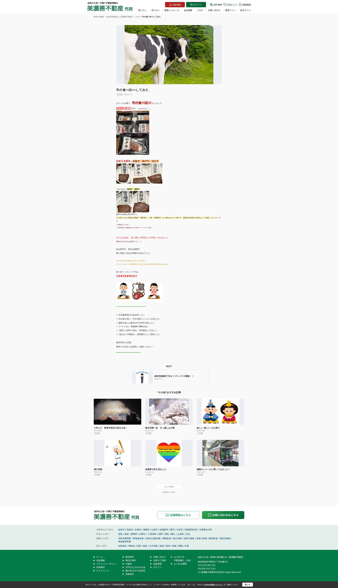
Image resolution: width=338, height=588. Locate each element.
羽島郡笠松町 (191, 529)
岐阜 (145, 545)
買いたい (142, 10)
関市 (172, 529)
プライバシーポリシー (107, 563)
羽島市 (129, 529)
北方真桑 (153, 545)
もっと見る (169, 486)
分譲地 (128, 563)
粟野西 (134, 533)
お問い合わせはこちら (225, 515)
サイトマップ (102, 570)
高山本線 (177, 538)
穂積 (180, 545)
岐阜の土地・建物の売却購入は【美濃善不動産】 (221, 557)
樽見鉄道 (167, 538)
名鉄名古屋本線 (153, 538)
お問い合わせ (214, 10)
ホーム (99, 556)
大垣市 (179, 529)
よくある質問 (180, 563)
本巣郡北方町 (205, 529)
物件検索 (218, 4)
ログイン (197, 4)
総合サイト (245, 10)
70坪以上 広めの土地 (135, 567)
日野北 (142, 533)
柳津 (168, 545)
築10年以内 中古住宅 (135, 570)
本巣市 (138, 529)
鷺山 (173, 533)
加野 (160, 533)
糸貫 (187, 545)
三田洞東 (152, 533)
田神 (139, 545)
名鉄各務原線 (124, 538)
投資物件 (129, 574)
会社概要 (188, 10)
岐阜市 (121, 529)
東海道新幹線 (124, 541)
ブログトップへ (169, 492)
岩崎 (120, 533)
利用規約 (100, 567)
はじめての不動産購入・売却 (182, 558)
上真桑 (180, 533)
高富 (167, 533)
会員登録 (176, 4)
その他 (119, 94)
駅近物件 (129, 556)
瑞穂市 (146, 529)
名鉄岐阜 (122, 545)
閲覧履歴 (246, 4)
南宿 (174, 545)
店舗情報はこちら (180, 515)
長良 (127, 533)
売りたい (155, 10)
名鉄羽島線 (225, 538)
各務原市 (164, 529)
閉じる (247, 585)
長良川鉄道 (201, 538)
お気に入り (232, 4)
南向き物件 (130, 560)
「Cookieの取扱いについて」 (213, 585)
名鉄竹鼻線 (189, 538)
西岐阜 (132, 545)
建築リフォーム (171, 10)
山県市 (154, 529)
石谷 (188, 533)
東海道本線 (138, 538)
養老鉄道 (213, 538)
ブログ (200, 10)
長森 (162, 545)
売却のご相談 (159, 560)
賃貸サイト (230, 10)
